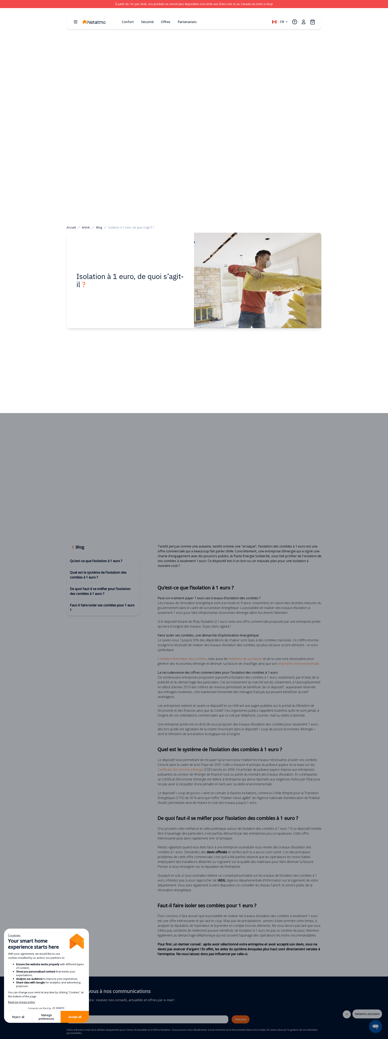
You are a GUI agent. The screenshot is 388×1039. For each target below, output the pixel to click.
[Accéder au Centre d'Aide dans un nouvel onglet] (294, 21)
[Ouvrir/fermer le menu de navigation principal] (76, 22)
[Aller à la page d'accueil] (100, 22)
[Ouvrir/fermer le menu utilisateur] (303, 22)
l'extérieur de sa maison (245, 658)
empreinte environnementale (298, 663)
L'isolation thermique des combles (182, 658)
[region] (194, 4)
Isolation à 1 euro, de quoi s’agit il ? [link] (131, 227)
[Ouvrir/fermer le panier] (312, 22)
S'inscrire (240, 1019)
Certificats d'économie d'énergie (180, 769)
